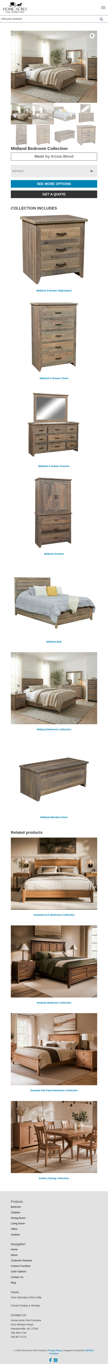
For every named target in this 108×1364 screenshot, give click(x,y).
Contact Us (17, 1277)
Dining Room (18, 1218)
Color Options (18, 1271)
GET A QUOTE (54, 194)
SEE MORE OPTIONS (54, 184)
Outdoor (15, 1234)
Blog (13, 1282)
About (14, 1255)
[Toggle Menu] (103, 7)
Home (14, 1249)
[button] (92, 35)
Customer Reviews (21, 1260)
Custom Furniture (20, 1266)
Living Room (18, 1223)
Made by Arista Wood (54, 156)
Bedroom (16, 1206)
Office (14, 1229)
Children (15, 1212)
